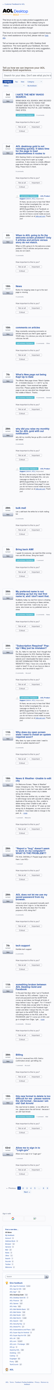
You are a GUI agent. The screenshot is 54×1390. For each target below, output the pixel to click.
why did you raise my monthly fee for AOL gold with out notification (32, 431)
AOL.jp (12, 1347)
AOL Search (14, 1321)
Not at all (23, 127)
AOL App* (13, 1292)
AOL (12, 1369)
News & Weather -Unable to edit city (33, 779)
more (25, 813)
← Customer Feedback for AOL (14, 4)
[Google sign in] (13, 1218)
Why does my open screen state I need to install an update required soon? (33, 734)
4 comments (20, 297)
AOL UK (13, 1338)
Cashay (13, 1355)
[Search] (47, 1276)
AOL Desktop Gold (17, 1295)
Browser (28, 1024)
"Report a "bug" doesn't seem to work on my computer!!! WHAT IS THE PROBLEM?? (32, 851)
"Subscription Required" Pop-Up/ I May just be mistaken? (32, 647)
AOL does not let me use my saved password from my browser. (31, 897)
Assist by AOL (15, 1350)
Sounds (8, 1261)
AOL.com (13, 1341)
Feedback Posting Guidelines (24, 1382)
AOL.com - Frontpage (17, 1344)
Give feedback (16, 1283)
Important (37, 127)
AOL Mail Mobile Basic (18, 1309)
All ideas (8, 1232)
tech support (23, 945)
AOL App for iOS (16, 1289)
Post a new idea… (11, 1229)
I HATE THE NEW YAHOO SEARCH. (30, 96)
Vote (7, 101)
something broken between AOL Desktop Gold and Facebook (31, 987)
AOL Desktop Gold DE (18, 1297)
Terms (12, 1382)
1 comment (40, 560)
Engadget (13, 1358)
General (48, 397)
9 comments (40, 115)
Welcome (28, 818)
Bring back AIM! (25, 549)
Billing (19, 1054)
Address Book (10, 1241)
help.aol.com (40, 216)
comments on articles (28, 327)
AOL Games (14, 1303)
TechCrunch (14, 1364)
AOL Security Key (16, 1324)
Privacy (37, 1382)
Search (7, 1258)
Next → (27, 1192)
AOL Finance (14, 1300)
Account (28, 673)
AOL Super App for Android (19, 1332)
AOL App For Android (17, 1286)
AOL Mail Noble (15, 1312)
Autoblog (13, 1353)
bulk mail (21, 508)
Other (48, 343)
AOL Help (13, 1306)
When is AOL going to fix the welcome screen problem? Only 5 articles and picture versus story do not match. (33, 238)
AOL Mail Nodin (15, 1315)
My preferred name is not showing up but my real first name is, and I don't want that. (32, 594)
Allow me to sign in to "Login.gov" (28, 1149)
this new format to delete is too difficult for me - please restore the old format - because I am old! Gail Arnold (33, 1099)
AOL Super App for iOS (18, 1335)
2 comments (40, 343)
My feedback (32, 85)
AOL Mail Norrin (15, 1318)
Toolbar (8, 1264)
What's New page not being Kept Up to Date (31, 376)
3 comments (20, 255)
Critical (23, 131)
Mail (46, 1116)
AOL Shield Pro (15, 1326)
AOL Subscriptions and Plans (20, 1329)
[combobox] (26, 1277)
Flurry (12, 1361)
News (19, 286)
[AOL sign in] (35, 1218)
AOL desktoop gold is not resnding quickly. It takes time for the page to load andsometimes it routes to (32, 150)
